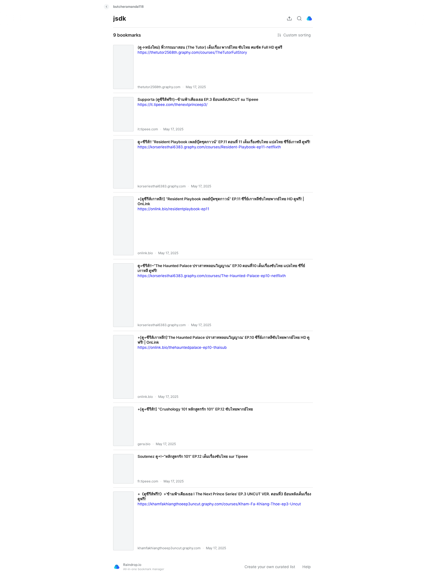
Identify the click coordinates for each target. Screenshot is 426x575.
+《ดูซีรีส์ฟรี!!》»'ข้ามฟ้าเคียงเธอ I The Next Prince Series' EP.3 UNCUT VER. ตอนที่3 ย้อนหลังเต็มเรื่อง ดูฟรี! (201, 490)
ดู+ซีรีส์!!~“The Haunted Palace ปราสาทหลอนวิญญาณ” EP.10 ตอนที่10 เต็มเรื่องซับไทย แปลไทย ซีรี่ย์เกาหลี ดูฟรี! (203, 262)
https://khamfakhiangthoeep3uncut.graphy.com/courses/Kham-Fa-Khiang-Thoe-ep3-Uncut (219, 504)
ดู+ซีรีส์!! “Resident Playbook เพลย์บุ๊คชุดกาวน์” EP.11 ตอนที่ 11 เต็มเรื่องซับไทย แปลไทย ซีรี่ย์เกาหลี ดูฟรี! (196, 138)
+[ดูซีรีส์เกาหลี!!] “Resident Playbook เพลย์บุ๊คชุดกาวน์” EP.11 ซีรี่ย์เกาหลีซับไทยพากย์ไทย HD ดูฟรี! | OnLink (199, 195)
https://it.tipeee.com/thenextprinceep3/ (172, 104)
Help (306, 567)
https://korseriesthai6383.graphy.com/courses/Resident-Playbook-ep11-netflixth (209, 147)
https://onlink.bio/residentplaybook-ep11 (173, 209)
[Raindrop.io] (309, 18)
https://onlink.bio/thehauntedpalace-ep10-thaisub (182, 347)
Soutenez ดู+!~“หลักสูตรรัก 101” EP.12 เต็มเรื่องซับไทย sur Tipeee (164, 452)
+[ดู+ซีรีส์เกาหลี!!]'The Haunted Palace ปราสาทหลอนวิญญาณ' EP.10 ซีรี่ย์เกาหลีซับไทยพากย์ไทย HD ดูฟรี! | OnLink (206, 333)
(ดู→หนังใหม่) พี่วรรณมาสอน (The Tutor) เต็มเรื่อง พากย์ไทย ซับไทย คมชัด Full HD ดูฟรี (182, 43)
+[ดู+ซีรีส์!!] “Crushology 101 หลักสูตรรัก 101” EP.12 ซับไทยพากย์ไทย (166, 405)
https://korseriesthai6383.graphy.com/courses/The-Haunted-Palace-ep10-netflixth (212, 276)
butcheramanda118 (128, 6)
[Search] (299, 18)
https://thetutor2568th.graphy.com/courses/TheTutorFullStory (192, 52)
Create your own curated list (270, 567)
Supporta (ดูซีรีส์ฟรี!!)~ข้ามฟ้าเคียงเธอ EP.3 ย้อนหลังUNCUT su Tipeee (169, 95)
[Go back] (106, 6)
